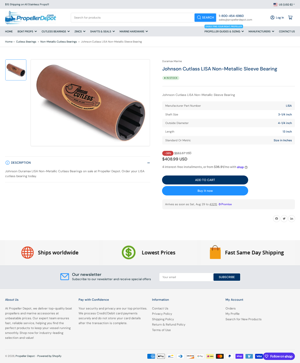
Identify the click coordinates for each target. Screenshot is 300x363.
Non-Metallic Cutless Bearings (58, 41)
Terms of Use (161, 330)
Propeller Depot (25, 356)
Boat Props (25, 31)
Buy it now (205, 191)
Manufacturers (260, 31)
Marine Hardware (132, 31)
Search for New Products (244, 319)
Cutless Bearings (54, 31)
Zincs (78, 31)
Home (9, 31)
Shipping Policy (163, 319)
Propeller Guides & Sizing (223, 29)
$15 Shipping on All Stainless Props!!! (27, 4)
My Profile (233, 314)
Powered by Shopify (49, 356)
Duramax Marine (172, 61)
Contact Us (287, 31)
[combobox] (144, 17)
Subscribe (227, 277)
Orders (231, 308)
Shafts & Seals (100, 31)
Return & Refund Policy (168, 324)
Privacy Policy (162, 314)
